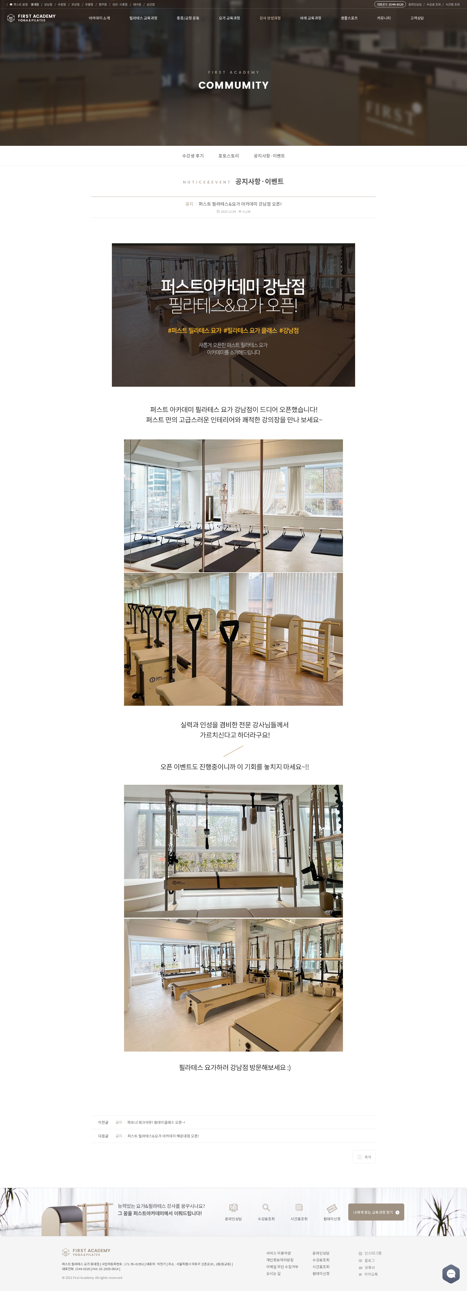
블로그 (370, 1260)
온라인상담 (415, 4)
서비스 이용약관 (278, 1253)
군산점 (151, 4)
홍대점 (35, 4)
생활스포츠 (349, 18)
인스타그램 (373, 1253)
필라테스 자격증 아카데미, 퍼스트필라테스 (31, 18)
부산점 (76, 4)
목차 (368, 1157)
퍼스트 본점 (21, 4)
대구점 (137, 4)
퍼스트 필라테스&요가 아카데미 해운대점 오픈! (157, 1135)
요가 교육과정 (229, 18)
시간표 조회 (453, 4)
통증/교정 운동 (188, 18)
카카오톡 (371, 1274)
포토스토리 (228, 155)
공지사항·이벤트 (269, 155)
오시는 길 (273, 1273)
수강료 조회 (434, 4)
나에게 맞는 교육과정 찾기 (373, 1212)
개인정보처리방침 (280, 1259)
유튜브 (370, 1267)
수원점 (62, 4)
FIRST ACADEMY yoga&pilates (86, 1252)
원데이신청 (332, 1218)
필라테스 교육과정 (143, 18)
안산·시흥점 (119, 4)
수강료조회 (266, 1218)
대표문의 (390, 4)
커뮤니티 (384, 18)
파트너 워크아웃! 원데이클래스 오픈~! (150, 1122)
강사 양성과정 (270, 18)
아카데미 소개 (99, 18)
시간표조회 (299, 1218)
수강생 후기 (193, 155)
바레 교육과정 (310, 18)
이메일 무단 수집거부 (282, 1266)
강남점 (48, 4)
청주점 (103, 4)
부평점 (89, 4)
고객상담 (417, 18)
